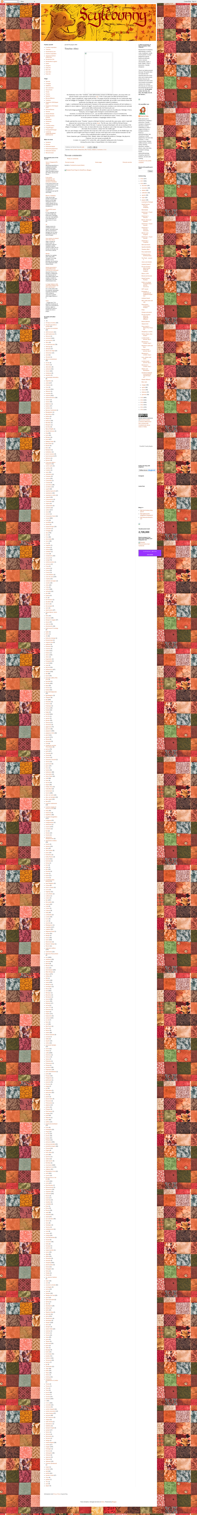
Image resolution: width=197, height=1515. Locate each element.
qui (97, 96)
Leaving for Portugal (147, 202)
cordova (48, 568)
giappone (48, 731)
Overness (48, 1055)
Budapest (48, 450)
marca (47, 937)
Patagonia (48, 1078)
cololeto (48, 547)
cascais (48, 514)
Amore (72, 149)
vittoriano (48, 1461)
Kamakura (48, 854)
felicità (47, 683)
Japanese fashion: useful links (51, 56)
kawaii (47, 859)
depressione (49, 610)
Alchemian (49, 353)
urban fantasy (49, 1413)
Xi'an (47, 1477)
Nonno (47, 1030)
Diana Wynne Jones (51, 612)
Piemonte (48, 1101)
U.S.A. (105, 149)
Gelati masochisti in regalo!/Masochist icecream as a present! (52, 269)
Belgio (47, 418)
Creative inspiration (51, 47)
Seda (47, 1244)
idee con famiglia (50, 797)
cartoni (47, 510)
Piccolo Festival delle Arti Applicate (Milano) (146, 317)
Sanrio (47, 1221)
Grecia (47, 761)
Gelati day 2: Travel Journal (147, 224)
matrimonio (49, 951)
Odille (47, 1039)
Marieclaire (49, 942)
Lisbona (48, 910)
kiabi (47, 867)
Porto (47, 1127)
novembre (145, 188)
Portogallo (48, 1129)
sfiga (47, 1254)
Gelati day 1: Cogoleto (145, 241)
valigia (47, 1419)
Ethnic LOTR (145, 273)
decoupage (49, 606)
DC (47, 597)
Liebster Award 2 (146, 264)
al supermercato (50, 344)
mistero (48, 980)
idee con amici (50, 795)
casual (47, 518)
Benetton (48, 422)
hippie (47, 784)
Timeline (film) (145, 249)
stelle (47, 1310)
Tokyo (47, 1372)
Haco (47, 768)
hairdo (47, 770)
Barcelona (48, 119)
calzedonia (49, 474)
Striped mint (145, 324)
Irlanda (48, 833)
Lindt (47, 906)
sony (47, 1291)
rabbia (47, 1159)
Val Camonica (49, 88)
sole (47, 1283)
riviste (47, 1198)
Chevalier (48, 528)
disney (47, 622)
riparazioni (49, 1189)
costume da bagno (51, 581)
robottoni (48, 1202)
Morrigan (48, 993)
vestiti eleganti (50, 1442)
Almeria (48, 365)
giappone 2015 (50, 733)
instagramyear (50, 822)
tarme (47, 1345)
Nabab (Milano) (146, 379)
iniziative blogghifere (51, 817)
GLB (47, 743)
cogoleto (48, 545)
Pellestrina (49, 1090)
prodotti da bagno (51, 1146)
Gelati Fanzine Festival (146, 279)
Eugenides (49, 659)
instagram (48, 820)
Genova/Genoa (50, 109)
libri (47, 900)
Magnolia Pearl (50, 931)
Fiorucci (48, 703)
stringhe (48, 1326)
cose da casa (49, 576)
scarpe (47, 1233)
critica (47, 585)
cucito (47, 589)
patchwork (48, 1080)
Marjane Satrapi (50, 944)
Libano (48, 898)
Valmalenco (49, 1424)
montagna (48, 986)
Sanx (47, 1223)
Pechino (48, 1084)
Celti (47, 520)
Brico (47, 448)
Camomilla (49, 480)
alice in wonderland (51, 359)
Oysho (47, 1059)
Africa (47, 342)
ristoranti (48, 1193)
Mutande (48, 1003)
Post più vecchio (127, 162)
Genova (48, 722)
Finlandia (48, 701)
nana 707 (48, 1007)
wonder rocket (50, 1475)
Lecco (47, 889)
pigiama (48, 1105)
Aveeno (48, 399)
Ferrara (48, 687)
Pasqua (48, 1076)
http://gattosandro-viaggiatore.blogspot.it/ (146, 514)
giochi (47, 735)
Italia (47, 848)
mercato (48, 961)
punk (47, 1154)
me (46, 957)
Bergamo (48, 425)
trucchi (47, 1392)
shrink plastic (49, 1264)
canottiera (48, 487)
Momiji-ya (48, 984)
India (47, 810)
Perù (47, 1094)
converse (48, 564)
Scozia (47, 1239)
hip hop (48, 782)
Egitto (47, 632)
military (48, 976)
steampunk (49, 1306)
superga (48, 1331)
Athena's (48, 391)
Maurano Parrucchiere (52, 953)
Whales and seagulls (145, 233)
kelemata (48, 861)
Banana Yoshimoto (51, 410)
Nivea (47, 1028)
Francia (89, 149)
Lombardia (49, 914)
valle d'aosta (49, 1421)
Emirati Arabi (49, 640)
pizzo (47, 1119)
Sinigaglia (48, 1269)
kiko (47, 869)
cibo (47, 533)
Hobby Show (49, 786)
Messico (48, 965)
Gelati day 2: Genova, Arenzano (145, 229)
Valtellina (48, 85)
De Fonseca (49, 599)
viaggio (48, 1446)
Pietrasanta (49, 1103)
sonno (47, 1289)
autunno (48, 395)
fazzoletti (48, 681)
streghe (48, 1322)
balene (48, 406)
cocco (47, 541)
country (48, 583)
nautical (48, 1018)
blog (47, 433)
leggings (48, 891)
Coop (47, 566)
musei (47, 999)
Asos (47, 387)
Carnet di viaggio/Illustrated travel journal (51, 133)
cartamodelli (49, 505)
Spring (47, 1301)
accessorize (49, 340)
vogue (47, 1467)
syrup (47, 1339)
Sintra (47, 1271)
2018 (142, 178)
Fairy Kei (48, 74)
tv (46, 1400)
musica (48, 1001)
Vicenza (48, 1451)
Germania (48, 724)
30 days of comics (51, 322)
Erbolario (48, 646)
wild (47, 1471)
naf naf (47, 1005)
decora (48, 604)
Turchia (48, 1396)
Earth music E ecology (52, 628)
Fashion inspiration (51, 53)
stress (47, 1324)
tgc (46, 1364)
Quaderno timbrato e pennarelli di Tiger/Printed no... (147, 375)
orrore (47, 1048)
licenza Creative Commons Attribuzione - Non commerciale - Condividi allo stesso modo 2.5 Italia (145, 423)
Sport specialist (50, 1299)
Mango (48, 935)
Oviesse (48, 1057)
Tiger (47, 1368)
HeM (47, 778)
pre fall (47, 1133)
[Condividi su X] (92, 147)
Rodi (47, 1206)
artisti (47, 383)
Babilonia (48, 404)
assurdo (48, 389)
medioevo (94, 149)
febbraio (144, 392)
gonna (47, 749)
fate (47, 673)
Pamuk (48, 1065)
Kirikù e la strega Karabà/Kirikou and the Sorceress (146, 284)
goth (47, 751)
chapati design (50, 526)
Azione (75, 149)
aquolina (48, 375)
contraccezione (50, 562)
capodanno (49, 493)
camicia (48, 478)
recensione (100, 149)
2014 (142, 400)
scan (47, 1231)
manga (48, 933)
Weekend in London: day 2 (146, 354)
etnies (47, 657)
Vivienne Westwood (51, 1463)
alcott (47, 355)
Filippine (48, 697)
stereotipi (48, 1314)
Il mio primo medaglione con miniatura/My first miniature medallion (51, 180)
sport (47, 1297)
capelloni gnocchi (51, 491)
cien (47, 535)
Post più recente (69, 162)
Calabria (48, 470)
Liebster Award (146, 298)
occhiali (48, 1036)
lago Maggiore (50, 883)
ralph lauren (49, 1161)
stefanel (48, 1308)
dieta (47, 615)
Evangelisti (49, 661)
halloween (49, 772)
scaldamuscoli (50, 1229)
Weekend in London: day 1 (146, 365)
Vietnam (48, 1455)
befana (48, 416)
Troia (47, 1388)
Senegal (48, 1246)
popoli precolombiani (51, 1124)
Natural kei (49, 1016)
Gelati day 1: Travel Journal (147, 237)
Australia (48, 393)
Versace (48, 1438)
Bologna (48, 437)
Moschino (48, 995)
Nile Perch (49, 1026)
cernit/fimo (48, 522)
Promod (48, 1148)
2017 (142, 181)
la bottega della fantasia (50, 880)
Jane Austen (49, 850)
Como (47, 553)
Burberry (48, 458)
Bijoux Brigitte (49, 429)
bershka (48, 427)
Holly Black (49, 789)
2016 (142, 183)
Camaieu (48, 476)
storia (47, 1316)
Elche (47, 634)
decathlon (48, 602)
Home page (98, 162)
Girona (47, 123)
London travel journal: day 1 (146, 361)
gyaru (47, 766)
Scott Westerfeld (50, 1237)
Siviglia (48, 1273)
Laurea (48, 885)
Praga (47, 1131)
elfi (46, 636)
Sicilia (47, 1267)
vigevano (48, 1457)
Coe (47, 543)
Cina (47, 537)
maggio (144, 385)
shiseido (48, 1260)
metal (47, 968)
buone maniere (50, 454)
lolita (47, 912)
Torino (47, 1375)
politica (48, 1122)
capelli (47, 489)
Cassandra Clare (50, 516)
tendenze (48, 1358)
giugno (144, 200)
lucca (47, 919)
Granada (48, 753)
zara (47, 1483)
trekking (48, 1377)
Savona (48, 111)
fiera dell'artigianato (51, 692)
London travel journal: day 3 (146, 338)
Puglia (47, 1150)
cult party (48, 591)
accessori (48, 338)
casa (47, 512)
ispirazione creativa (51, 840)
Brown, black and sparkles (146, 220)
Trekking (48, 100)
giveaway (48, 741)
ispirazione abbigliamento (50, 837)
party (47, 1073)
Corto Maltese (49, 574)
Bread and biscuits (147, 276)
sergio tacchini (50, 1250)
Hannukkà (48, 774)
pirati (47, 1115)
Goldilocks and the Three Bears (51, 746)
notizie (47, 1032)
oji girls (48, 1041)
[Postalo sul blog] (90, 147)
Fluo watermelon (146, 252)
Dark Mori (48, 72)
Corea (47, 570)
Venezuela (49, 1436)
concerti (48, 558)
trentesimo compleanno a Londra (52, 1379)
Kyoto (47, 875)
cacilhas (48, 468)
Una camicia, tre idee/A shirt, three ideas (52, 239)
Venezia (48, 81)
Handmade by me (51, 51)
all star (47, 362)
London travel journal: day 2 (146, 350)
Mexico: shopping (51, 195)
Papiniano (48, 1069)
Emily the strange (50, 638)
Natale (47, 1013)
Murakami (48, 997)
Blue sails (144, 382)
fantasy (48, 671)
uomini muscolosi (50, 1411)
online (47, 1043)
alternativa (49, 367)
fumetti (47, 714)
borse (47, 439)
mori (47, 990)
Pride (143, 310)
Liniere (48, 908)
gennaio (144, 394)
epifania (48, 644)
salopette (48, 1214)
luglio (143, 197)
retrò (47, 1173)
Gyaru (47, 63)
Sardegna (48, 1225)
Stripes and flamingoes (145, 369)
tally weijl (48, 1343)
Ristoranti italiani (50, 146)
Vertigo (48, 1440)
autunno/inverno (50, 397)
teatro (47, 1352)
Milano (47, 974)
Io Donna (48, 828)
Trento (47, 92)
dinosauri (48, 618)
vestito (47, 1444)
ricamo (47, 1175)
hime (47, 780)
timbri (47, 1370)
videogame (49, 1453)
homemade (49, 791)
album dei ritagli (50, 350)
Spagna (48, 1293)
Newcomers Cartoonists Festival (145, 306)
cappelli (48, 497)
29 (46, 224)
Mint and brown (146, 244)
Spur (47, 1304)
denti (47, 608)
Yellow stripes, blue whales (147, 334)
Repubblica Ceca (50, 1171)
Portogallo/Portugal (51, 130)
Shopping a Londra (147, 331)
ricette (47, 1181)
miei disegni (49, 970)
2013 (142, 402)
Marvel (47, 946)
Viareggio (48, 1449)
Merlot (47, 963)
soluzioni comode (51, 1285)
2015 (142, 397)
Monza (47, 988)
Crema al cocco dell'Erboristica (146, 255)
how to (47, 793)
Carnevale (49, 501)
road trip (48, 1200)
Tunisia (48, 1394)
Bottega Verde (50, 441)
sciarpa (48, 1235)
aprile (143, 387)
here (98, 123)
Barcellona (49, 414)
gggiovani (48, 727)
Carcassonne (49, 499)
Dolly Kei (48, 67)
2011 (142, 407)
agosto (144, 195)
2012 (142, 404)
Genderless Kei (50, 59)
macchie (48, 923)
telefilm (48, 1356)
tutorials (48, 1398)
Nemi (47, 1022)
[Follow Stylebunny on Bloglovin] (147, 471)
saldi (47, 1212)
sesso (47, 1252)
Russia (48, 1210)
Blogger (114, 1502)
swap (47, 1337)
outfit (47, 1053)
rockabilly (48, 1204)
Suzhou (48, 1333)
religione (48, 1169)
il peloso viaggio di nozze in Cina (51, 807)
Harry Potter (49, 776)
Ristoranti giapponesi (52, 148)
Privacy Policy (56, 1494)
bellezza (48, 420)
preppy (48, 1138)
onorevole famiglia (51, 1045)
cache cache (49, 466)
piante (47, 1096)
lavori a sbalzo (50, 887)
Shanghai (48, 1258)
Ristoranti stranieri (51, 150)
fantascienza (81, 149)
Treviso (48, 94)
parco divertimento (51, 1071)
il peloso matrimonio (51, 803)
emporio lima (49, 642)
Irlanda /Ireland (50, 113)
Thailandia (49, 1366)
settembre (145, 192)
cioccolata (48, 539)
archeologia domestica (52, 377)
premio (48, 1135)
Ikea (47, 801)
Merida (48, 253)
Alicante (48, 357)
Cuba (47, 587)
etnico (47, 655)
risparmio (48, 1191)
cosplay (48, 578)
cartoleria (48, 507)
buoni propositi (50, 456)
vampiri (48, 1430)
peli (47, 1088)
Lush (47, 921)
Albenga (48, 346)
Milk (47, 978)
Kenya (47, 863)
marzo (144, 390)
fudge (47, 712)
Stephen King (49, 1312)
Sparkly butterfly (146, 247)
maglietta (48, 927)
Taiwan (48, 1341)
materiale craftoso (51, 948)
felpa (47, 685)
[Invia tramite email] (89, 147)
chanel (47, 524)
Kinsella (48, 871)
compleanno (49, 556)
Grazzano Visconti (51, 759)
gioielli (47, 737)
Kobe (47, 873)
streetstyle (48, 1320)
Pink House (49, 1111)
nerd (47, 1024)
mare (47, 939)
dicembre (144, 185)
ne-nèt (47, 1020)
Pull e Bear (49, 1152)
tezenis (48, 1362)
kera (47, 865)
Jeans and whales (147, 262)
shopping (48, 1262)
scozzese (48, 1241)
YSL (47, 1481)
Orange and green (147, 312)
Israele (47, 844)
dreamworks (49, 626)
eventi (47, 663)
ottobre (144, 190)
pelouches (49, 1092)
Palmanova (49, 1063)
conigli (47, 560)
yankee (48, 1479)
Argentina (48, 381)
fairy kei (48, 667)
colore (47, 549)
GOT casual (145, 289)
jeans (47, 852)
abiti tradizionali (50, 334)
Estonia (48, 653)
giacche (48, 729)
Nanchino (48, 1009)
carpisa (48, 503)
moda (47, 982)
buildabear (49, 452)
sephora (48, 1248)
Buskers (48, 460)
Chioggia (48, 83)
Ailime (102, 1502)
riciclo (47, 1183)
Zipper (47, 1486)
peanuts (48, 1082)
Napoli (47, 1011)
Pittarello (48, 1117)
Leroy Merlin (49, 894)
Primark (48, 1140)
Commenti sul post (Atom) (77, 165)
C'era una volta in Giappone (50, 463)
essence (48, 648)
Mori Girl (48, 69)
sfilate (47, 1256)
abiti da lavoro (50, 332)
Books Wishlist (146, 321)
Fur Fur (48, 716)
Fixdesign (48, 706)
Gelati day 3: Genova (145, 216)
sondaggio (49, 1287)
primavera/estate (50, 1144)
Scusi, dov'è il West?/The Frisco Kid (147, 328)
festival (48, 690)
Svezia (47, 1335)
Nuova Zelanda (50, 1034)
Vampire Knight (50, 1428)
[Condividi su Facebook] (94, 147)
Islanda (48, 835)
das (47, 593)
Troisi (47, 1390)
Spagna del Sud (50, 1295)
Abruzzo (48, 336)
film (86, 149)
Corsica (48, 572)
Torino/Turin (49, 90)
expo (47, 665)
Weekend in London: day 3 (146, 342)
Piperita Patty (144, 116)
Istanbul (48, 96)
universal (48, 1407)
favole (47, 675)
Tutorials (48, 49)
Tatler (47, 1347)
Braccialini (49, 443)
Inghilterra (48, 814)
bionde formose (50, 431)
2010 (142, 409)
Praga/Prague (49, 127)
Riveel (47, 1196)
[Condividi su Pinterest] (96, 147)
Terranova (48, 1360)
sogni (47, 1281)
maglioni (48, 929)
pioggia (48, 1113)
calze (47, 472)
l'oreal (47, 877)
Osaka (47, 1050)
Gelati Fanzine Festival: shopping (146, 206)
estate (47, 650)
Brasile (48, 445)
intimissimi (49, 824)
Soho (47, 301)
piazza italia (49, 1098)
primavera (48, 1142)
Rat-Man (48, 1163)
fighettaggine (49, 695)
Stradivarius (49, 1318)
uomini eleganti (50, 1409)
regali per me (49, 1167)
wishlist (48, 1473)
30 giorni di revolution (52, 328)
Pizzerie (48, 144)
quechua (48, 1156)
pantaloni (48, 1067)
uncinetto (48, 1405)
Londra (48, 917)
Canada (48, 482)
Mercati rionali (50, 152)
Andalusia (48, 121)
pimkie (47, 1107)
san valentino (49, 1218)
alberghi (48, 348)
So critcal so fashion (51, 1277)
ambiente (48, 369)
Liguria (48, 904)
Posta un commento (72, 158)
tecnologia (49, 1354)
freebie (48, 710)
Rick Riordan (49, 1185)
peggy (47, 1086)
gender (48, 720)
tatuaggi (48, 1350)
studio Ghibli (49, 1329)
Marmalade (145, 210)
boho (47, 435)
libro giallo (49, 902)
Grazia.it (48, 757)
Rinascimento (49, 1187)
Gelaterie (48, 142)
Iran (47, 831)
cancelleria (49, 484)
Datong (48, 595)
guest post (48, 764)
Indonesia (48, 812)
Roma (47, 1208)
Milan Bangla (49, 972)
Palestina (48, 1061)
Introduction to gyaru (51, 61)
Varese (48, 1432)
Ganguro (48, 65)
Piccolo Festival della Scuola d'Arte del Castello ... (146, 269)
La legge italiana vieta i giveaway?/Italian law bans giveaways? (52, 285)
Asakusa (48, 385)
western (48, 1469)
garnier (48, 718)
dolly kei (48, 624)
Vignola (48, 1459)
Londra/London (50, 125)
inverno (48, 826)
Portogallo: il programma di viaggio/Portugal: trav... (147, 294)
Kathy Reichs (49, 857)
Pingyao (48, 1109)
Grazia (47, 755)
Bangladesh (49, 412)
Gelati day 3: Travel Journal (147, 212)
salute (47, 1216)
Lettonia (48, 896)
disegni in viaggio (51, 620)
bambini (48, 408)
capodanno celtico (51, 495)
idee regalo (49, 799)
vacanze (48, 1415)
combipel (48, 551)
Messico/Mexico (50, 98)
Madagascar (49, 925)
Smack (47, 1275)
